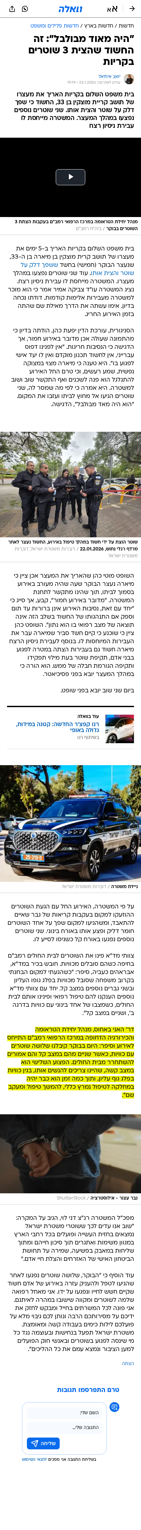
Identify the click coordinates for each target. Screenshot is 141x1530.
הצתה (128, 1364)
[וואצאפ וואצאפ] (25, 9)
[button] (112, 9)
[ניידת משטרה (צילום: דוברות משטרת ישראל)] (70, 829)
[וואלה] (70, 9)
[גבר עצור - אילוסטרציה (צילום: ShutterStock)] (70, 1159)
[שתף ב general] (12, 8)
